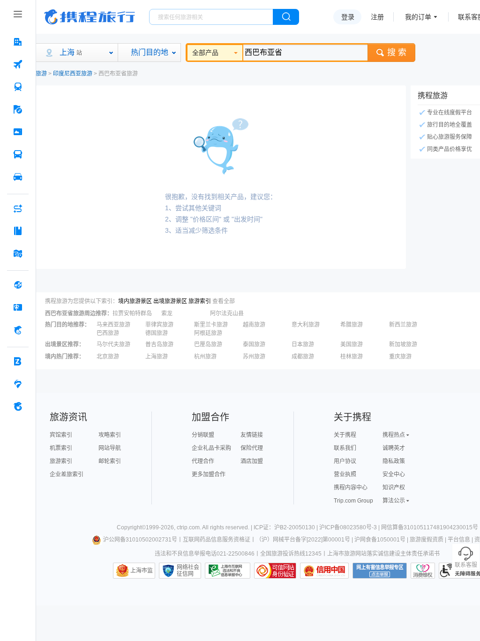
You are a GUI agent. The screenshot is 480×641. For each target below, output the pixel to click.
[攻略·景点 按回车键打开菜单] (18, 231)
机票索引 (61, 448)
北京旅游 (108, 356)
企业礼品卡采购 (211, 448)
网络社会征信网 (188, 570)
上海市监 (141, 570)
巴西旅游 (108, 333)
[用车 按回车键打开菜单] (18, 177)
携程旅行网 (89, 16)
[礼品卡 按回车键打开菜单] (18, 307)
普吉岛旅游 (159, 344)
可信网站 (275, 571)
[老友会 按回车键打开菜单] (18, 384)
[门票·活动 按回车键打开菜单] (18, 132)
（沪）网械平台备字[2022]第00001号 (303, 539)
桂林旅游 (351, 356)
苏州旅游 (254, 356)
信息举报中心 (227, 571)
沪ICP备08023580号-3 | (350, 527)
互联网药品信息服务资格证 (216, 539)
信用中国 (324, 571)
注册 (377, 17)
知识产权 (393, 487)
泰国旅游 (254, 344)
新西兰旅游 (403, 324)
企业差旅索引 (66, 474)
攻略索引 (109, 435)
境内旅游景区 (135, 301)
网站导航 (109, 448)
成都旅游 (303, 356)
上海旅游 (156, 356)
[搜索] (286, 17)
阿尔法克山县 (227, 313)
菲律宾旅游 (159, 324)
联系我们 (345, 448)
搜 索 (396, 52)
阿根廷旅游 (208, 333)
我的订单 (418, 17)
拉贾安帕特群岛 (132, 313)
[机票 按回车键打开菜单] (18, 64)
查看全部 (223, 301)
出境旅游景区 (170, 301)
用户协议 (345, 461)
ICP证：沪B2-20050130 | (286, 527)
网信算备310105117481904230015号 (429, 527)
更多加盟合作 (208, 474)
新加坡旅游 (403, 344)
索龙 (166, 313)
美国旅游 (351, 344)
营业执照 (345, 474)
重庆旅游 (400, 356)
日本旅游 (303, 344)
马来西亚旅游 (113, 324)
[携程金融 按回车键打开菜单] (18, 330)
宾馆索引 (61, 435)
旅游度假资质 (426, 539)
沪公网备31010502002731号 (140, 539)
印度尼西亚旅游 (72, 73)
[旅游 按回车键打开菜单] (18, 109)
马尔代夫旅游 (113, 344)
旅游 (41, 73)
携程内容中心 (351, 487)
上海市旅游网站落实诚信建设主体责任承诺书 (383, 553)
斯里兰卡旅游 (211, 324)
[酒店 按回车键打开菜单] (18, 42)
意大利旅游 (306, 324)
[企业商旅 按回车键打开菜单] (18, 361)
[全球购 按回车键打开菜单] (18, 285)
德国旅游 (156, 333)
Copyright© (131, 527)
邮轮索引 (109, 461)
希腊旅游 (351, 324)
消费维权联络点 (423, 571)
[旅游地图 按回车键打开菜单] (18, 253)
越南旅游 (254, 324)
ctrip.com (188, 527)
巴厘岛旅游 (208, 344)
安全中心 (393, 474)
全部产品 (205, 52)
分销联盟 (203, 435)
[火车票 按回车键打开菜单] (18, 87)
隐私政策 (393, 461)
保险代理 (251, 448)
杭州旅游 (205, 356)
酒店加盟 (251, 461)
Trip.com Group (353, 500)
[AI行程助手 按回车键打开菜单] (18, 208)
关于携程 (345, 435)
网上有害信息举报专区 (379, 571)
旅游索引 (199, 301)
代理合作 (203, 461)
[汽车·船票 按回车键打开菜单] (18, 154)
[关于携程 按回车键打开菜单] (18, 406)
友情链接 (251, 435)
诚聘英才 (393, 448)
